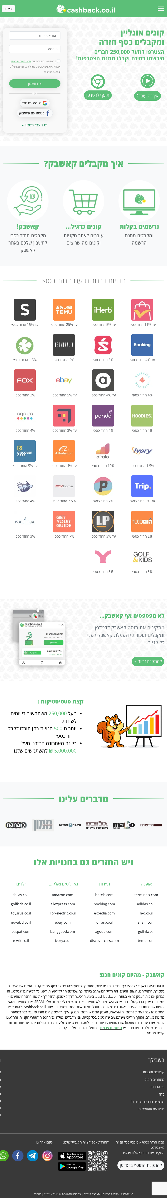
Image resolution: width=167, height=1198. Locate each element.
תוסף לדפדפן (97, 95)
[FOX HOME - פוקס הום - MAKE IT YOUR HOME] (64, 486)
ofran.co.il (104, 922)
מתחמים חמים (154, 1079)
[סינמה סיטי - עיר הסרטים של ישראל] (24, 486)
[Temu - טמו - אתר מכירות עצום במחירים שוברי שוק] (64, 310)
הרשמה (8, 9)
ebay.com (63, 922)
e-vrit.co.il (21, 940)
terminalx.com (146, 894)
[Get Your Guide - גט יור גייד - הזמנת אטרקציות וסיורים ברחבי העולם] (64, 521)
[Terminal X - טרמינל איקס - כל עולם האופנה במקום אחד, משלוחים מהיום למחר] (64, 345)
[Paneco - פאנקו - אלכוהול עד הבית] (103, 486)
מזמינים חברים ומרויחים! (147, 1101)
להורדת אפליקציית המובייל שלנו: (86, 1142)
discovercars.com (104, 940)
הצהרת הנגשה (92, 1194)
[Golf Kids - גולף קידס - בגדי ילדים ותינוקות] (142, 557)
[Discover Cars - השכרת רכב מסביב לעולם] (24, 451)
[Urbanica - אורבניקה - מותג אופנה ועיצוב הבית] (142, 380)
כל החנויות (156, 1086)
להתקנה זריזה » (148, 661)
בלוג (161, 1094)
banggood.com (62, 931)
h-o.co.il (146, 913)
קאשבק (37, 1194)
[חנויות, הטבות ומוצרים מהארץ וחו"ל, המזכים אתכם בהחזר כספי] (86, 8)
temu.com (146, 940)
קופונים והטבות (153, 1072)
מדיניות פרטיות (111, 1194)
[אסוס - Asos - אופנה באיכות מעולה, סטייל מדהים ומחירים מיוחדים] (103, 380)
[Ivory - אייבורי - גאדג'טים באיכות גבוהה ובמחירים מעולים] (142, 451)
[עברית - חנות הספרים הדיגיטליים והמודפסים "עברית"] (103, 557)
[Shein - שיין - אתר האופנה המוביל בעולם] (24, 310)
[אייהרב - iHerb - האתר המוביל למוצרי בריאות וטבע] (103, 310)
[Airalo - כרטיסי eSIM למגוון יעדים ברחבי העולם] (103, 451)
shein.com (146, 922)
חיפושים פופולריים (151, 1109)
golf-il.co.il (146, 931)
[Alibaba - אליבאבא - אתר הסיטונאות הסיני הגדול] (64, 451)
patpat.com (21, 931)
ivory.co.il (62, 940)
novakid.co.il (21, 922)
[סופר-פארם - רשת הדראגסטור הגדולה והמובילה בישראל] (103, 345)
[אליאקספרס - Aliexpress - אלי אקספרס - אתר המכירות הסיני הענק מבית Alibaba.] (142, 310)
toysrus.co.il (21, 913)
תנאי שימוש (127, 1194)
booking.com (104, 904)
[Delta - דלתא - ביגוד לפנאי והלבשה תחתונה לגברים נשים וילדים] (24, 345)
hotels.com (104, 894)
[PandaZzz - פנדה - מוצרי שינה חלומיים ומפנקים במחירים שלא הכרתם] (103, 416)
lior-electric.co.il (63, 913)
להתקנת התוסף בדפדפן (141, 1165)
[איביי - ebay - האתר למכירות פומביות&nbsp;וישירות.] (64, 380)
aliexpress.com (62, 904)
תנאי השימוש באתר (21, 61)
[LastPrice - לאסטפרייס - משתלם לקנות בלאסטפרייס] (103, 521)
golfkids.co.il (21, 904)
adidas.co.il (146, 904)
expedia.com (104, 913)
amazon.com (62, 894)
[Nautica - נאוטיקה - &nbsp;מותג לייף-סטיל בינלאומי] (24, 521)
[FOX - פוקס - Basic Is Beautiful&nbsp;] (24, 380)
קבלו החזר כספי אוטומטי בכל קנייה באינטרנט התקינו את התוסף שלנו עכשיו (140, 1147)
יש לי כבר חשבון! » (34, 125)
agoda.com (104, 931)
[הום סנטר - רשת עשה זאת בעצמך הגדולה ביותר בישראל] (142, 521)
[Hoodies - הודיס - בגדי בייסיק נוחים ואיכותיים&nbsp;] (142, 416)
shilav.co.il (21, 894)
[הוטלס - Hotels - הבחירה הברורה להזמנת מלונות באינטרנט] (64, 416)
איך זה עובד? (148, 96)
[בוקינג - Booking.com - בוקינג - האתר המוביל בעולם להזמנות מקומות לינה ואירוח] (142, 345)
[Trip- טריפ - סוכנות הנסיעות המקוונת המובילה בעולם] (142, 486)
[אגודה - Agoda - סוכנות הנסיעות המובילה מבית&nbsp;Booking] (24, 416)
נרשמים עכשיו (111, 1027)
